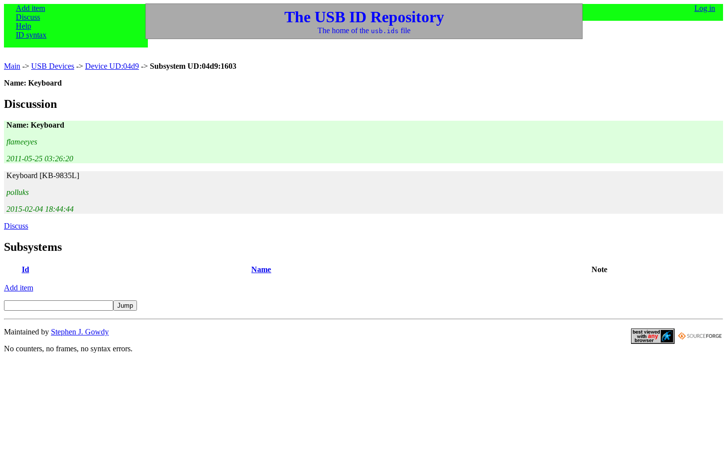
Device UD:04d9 (112, 66)
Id (25, 269)
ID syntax (31, 35)
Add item (30, 8)
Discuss (28, 17)
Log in (704, 8)
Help (23, 26)
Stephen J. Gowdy (80, 332)
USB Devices (52, 66)
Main (12, 66)
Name (261, 269)
